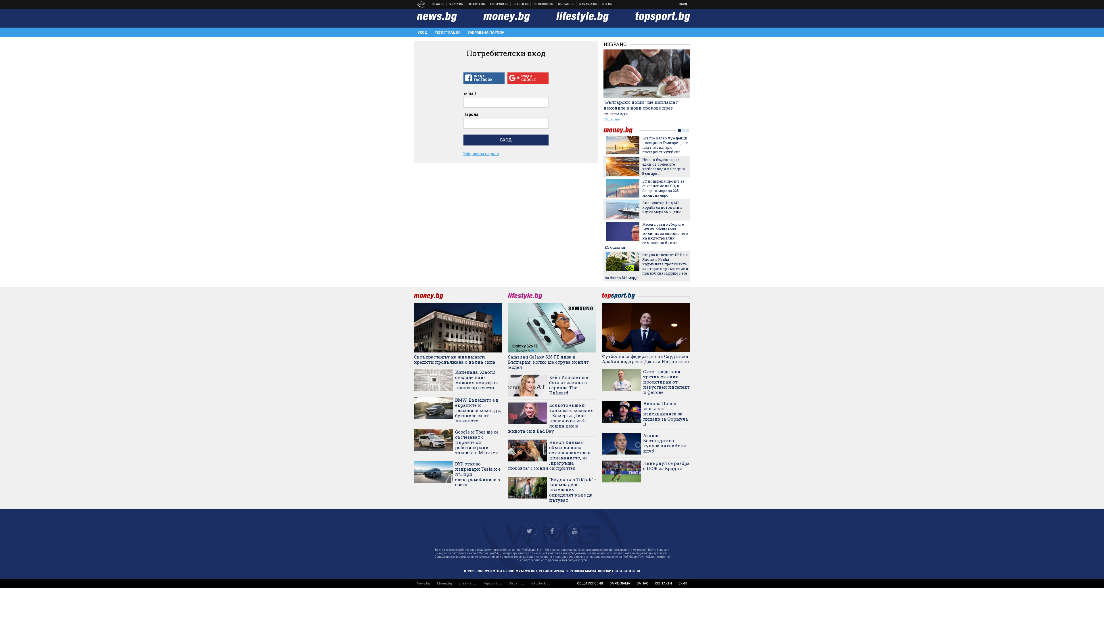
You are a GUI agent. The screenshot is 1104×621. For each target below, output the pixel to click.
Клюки (476, 4)
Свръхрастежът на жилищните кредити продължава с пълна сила (454, 359)
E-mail (469, 93)
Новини (438, 4)
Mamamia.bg (588, 4)
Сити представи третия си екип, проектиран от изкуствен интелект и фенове (666, 382)
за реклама (620, 583)
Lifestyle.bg (467, 583)
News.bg (423, 583)
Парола (470, 114)
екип (683, 583)
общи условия (590, 583)
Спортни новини (499, 4)
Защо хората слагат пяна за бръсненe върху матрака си (665, 259)
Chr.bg (607, 4)
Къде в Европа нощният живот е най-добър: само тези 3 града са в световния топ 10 (664, 209)
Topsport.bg (492, 583)
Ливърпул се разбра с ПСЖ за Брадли (666, 466)
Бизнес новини (456, 4)
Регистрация (447, 32)
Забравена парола (485, 32)
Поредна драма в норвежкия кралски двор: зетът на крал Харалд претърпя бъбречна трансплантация (642, 236)
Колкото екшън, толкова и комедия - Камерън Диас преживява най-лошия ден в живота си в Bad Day (551, 418)
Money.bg (444, 583)
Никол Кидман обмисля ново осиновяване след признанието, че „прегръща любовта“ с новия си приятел (549, 455)
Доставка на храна (521, 4)
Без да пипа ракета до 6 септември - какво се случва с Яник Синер (663, 143)
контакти (663, 583)
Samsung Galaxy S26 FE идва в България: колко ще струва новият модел (548, 362)
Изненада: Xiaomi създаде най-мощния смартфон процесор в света (476, 379)
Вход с (483, 78)
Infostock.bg (541, 583)
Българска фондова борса (543, 4)
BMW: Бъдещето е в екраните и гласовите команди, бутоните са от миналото (478, 410)
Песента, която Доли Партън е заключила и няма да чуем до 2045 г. (663, 186)
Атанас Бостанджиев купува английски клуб (664, 443)
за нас (642, 583)
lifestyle (621, 130)
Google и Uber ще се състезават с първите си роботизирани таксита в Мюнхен (477, 442)
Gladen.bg (516, 583)
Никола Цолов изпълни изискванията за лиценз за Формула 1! (665, 414)
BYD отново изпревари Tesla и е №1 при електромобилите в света (478, 474)
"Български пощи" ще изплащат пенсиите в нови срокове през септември (640, 107)
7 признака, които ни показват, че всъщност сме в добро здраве (663, 164)
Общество (611, 119)
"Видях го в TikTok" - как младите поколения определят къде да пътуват (572, 490)
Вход (683, 4)
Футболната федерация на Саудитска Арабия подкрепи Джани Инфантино (645, 358)
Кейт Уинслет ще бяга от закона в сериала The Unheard (568, 385)
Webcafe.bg (566, 4)
